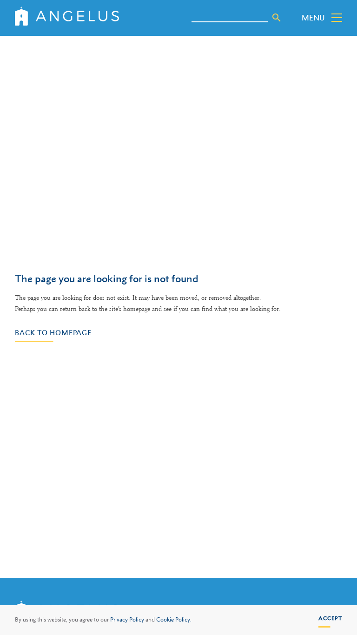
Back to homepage (53, 332)
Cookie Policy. (174, 619)
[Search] (276, 17)
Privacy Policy (127, 619)
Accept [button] (330, 618)
